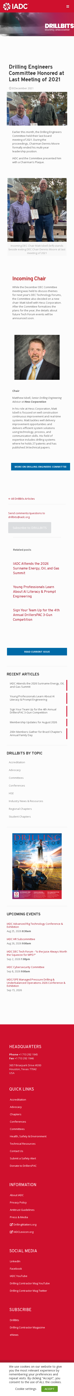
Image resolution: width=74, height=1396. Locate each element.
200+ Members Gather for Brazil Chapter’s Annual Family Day (36, 733)
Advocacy (15, 770)
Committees (16, 778)
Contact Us (16, 1151)
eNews (14, 1335)
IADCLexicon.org (23, 1232)
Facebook (16, 1268)
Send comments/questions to (26, 513)
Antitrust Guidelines (22, 1210)
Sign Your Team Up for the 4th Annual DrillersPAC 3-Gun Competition (36, 615)
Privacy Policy (18, 1202)
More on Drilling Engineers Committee (40, 466)
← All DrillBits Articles (21, 499)
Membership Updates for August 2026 (33, 722)
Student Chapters (20, 816)
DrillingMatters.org (24, 1224)
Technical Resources (23, 1143)
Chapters (15, 1114)
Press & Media (19, 1217)
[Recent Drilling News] (37, 898)
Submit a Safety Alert (23, 1158)
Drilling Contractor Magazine (27, 1327)
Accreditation (17, 762)
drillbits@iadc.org (19, 517)
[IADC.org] (16, 6)
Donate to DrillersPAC (23, 1166)
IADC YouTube (18, 1276)
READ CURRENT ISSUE (37, 651)
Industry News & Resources (26, 801)
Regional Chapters (20, 809)
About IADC (17, 1195)
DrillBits (14, 1320)
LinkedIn (15, 1261)
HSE (11, 793)
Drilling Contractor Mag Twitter (28, 1290)
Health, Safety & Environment (28, 1136)
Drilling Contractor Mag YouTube (30, 1283)
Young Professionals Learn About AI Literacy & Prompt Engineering (34, 592)
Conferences (17, 785)
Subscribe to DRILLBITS (30, 528)
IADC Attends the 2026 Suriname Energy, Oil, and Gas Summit (36, 568)
